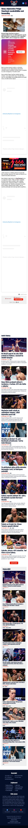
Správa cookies (14, 819)
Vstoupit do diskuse (18, 299)
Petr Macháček (18, 788)
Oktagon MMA (8, 627)
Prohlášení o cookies (14, 821)
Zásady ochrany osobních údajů (14, 822)
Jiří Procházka (9, 788)
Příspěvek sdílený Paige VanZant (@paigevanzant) (15, 149)
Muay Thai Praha (19, 786)
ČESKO (4, 627)
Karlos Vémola (9, 785)
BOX (13, 528)
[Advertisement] (14, 275)
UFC (12, 15)
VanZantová (19, 178)
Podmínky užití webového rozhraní (14, 817)
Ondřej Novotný (9, 786)
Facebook (7, 811)
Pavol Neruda (9, 790)
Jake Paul (17, 785)
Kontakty (21, 811)
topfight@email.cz (9, 779)
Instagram (14, 811)
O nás (16, 790)
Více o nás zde (20, 805)
